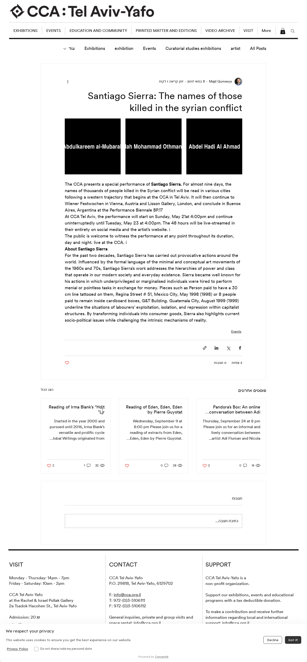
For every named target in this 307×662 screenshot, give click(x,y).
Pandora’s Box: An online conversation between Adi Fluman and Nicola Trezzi (234, 409)
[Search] (293, 31)
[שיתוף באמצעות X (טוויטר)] (228, 348)
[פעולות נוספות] (68, 81)
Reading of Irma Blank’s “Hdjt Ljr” (77, 409)
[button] (282, 31)
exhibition (124, 48)
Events (149, 48)
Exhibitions (94, 48)
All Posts (258, 48)
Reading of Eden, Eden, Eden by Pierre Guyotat (154, 409)
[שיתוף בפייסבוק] (240, 348)
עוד (72, 48)
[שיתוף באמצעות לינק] (204, 348)
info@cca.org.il (127, 594)
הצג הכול (47, 389)
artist (235, 48)
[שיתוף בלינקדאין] (216, 348)
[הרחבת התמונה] (214, 146)
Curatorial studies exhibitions (193, 48)
